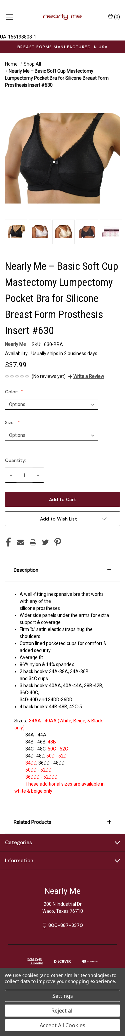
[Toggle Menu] (9, 16)
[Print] (33, 542)
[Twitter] (45, 542)
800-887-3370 (65, 925)
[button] (62, 570)
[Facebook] (8, 542)
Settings (62, 996)
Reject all (62, 1010)
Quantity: (15, 460)
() (116, 16)
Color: (12, 392)
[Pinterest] (57, 542)
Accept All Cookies (62, 1025)
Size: (10, 422)
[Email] (20, 542)
